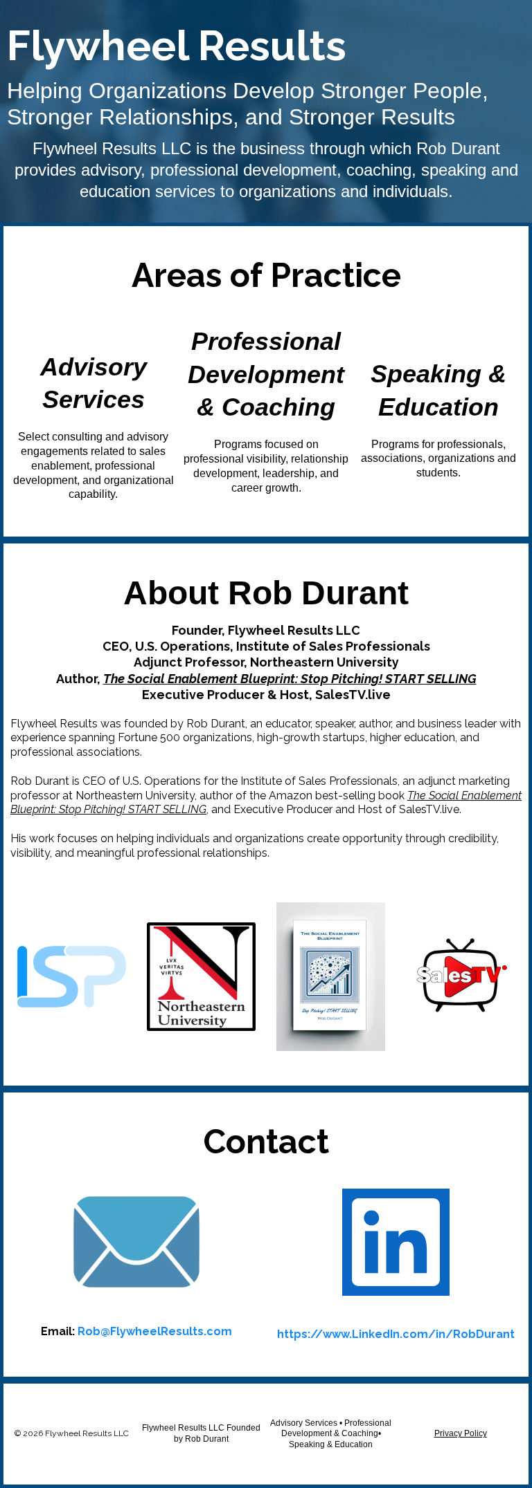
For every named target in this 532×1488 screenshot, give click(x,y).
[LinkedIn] (396, 1242)
